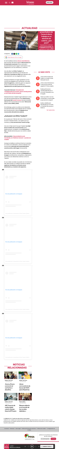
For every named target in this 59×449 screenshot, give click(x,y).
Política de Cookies (41, 428)
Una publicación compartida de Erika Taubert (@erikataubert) (19, 213)
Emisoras (12, 428)
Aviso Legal (18, 428)
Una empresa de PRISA (29, 436)
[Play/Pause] (32, 446)
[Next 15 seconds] (35, 446)
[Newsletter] (12, 2)
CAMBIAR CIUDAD (46, 446)
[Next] (39, 446)
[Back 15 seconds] (28, 446)
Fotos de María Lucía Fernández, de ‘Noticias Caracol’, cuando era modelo (17, 137)
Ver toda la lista (51, 110)
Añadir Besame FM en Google (15, 57)
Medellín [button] (12, 445)
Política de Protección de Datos (29, 428)
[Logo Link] (30, 2)
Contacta (6, 428)
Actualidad (29, 28)
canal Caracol (17, 100)
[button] (6, 2)
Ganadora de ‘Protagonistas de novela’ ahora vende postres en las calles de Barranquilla (18, 91)
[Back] (25, 446)
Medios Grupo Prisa (29, 439)
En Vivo (50, 2)
